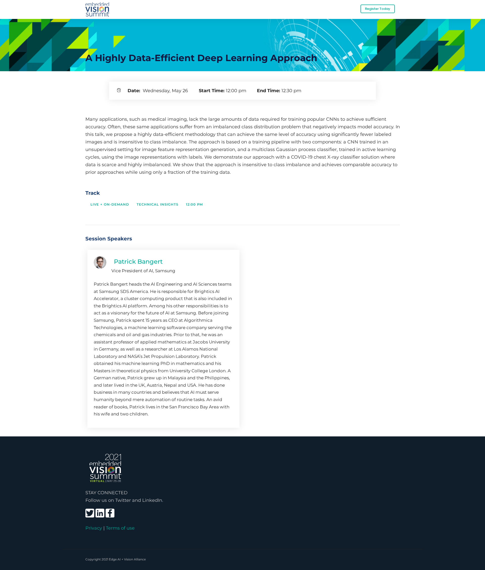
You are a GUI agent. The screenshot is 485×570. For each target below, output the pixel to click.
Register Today (377, 8)
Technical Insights (157, 204)
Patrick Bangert (138, 261)
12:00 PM (194, 204)
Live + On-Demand (109, 204)
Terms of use (120, 528)
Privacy (93, 528)
